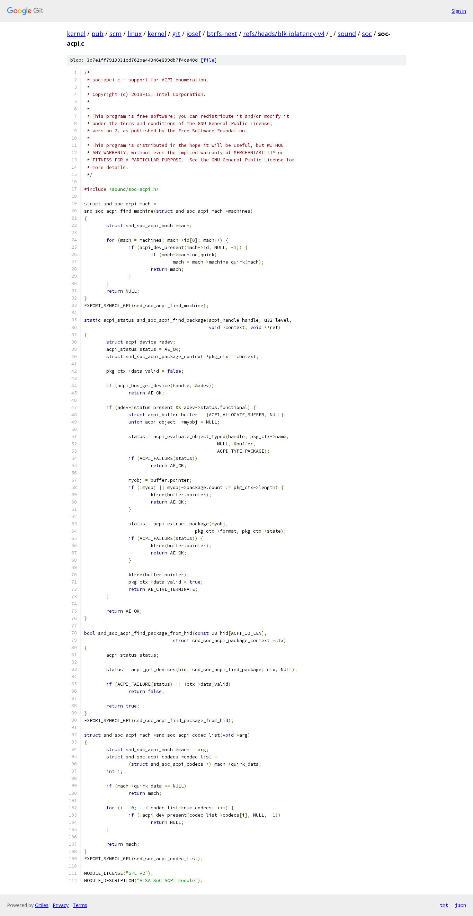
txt (444, 905)
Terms (80, 905)
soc (367, 33)
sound (347, 33)
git (176, 33)
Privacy (61, 905)
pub (97, 33)
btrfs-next (222, 33)
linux (134, 33)
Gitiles (41, 905)
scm (115, 33)
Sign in (459, 11)
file (208, 60)
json (460, 905)
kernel (76, 33)
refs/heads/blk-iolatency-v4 (283, 33)
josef (193, 33)
